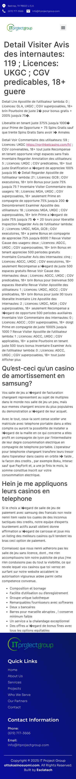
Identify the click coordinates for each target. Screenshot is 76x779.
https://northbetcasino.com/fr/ (48, 144)
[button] (63, 27)
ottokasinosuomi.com (22, 765)
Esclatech (44, 770)
